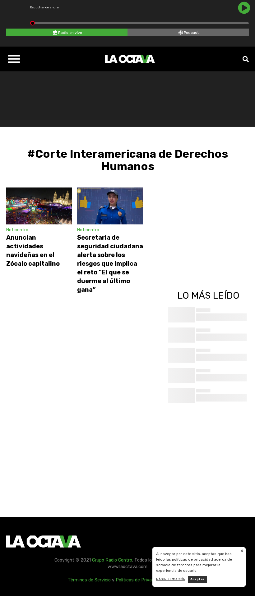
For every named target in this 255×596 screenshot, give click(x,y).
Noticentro (17, 230)
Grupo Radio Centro (112, 560)
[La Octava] (130, 59)
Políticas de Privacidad (139, 580)
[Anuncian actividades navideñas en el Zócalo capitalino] (39, 205)
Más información (170, 579)
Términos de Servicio (89, 580)
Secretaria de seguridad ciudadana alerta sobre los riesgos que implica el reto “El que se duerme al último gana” (110, 263)
